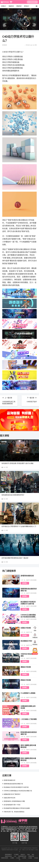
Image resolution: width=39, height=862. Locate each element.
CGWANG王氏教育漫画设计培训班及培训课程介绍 (29, 617)
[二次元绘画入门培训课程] (11, 723)
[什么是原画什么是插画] (11, 697)
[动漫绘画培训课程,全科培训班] (11, 710)
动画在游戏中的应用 (9, 797)
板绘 (33, 854)
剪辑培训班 (31, 856)
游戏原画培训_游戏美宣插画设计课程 (14, 801)
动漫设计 (3, 6)
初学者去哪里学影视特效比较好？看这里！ (15, 558)
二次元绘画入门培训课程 (29, 719)
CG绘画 (36, 858)
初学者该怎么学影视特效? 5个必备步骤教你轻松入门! (19, 526)
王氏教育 (16, 854)
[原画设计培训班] (11, 684)
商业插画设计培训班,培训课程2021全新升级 (16, 787)
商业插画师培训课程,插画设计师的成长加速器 (17, 808)
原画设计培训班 (26, 680)
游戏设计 (26, 6)
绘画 (28, 854)
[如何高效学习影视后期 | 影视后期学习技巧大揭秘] (19, 450)
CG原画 (24, 858)
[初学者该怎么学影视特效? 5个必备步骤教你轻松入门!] (19, 513)
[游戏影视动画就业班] (11, 580)
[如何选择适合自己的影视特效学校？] (19, 482)
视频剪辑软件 (8, 854)
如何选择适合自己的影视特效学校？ (13, 495)
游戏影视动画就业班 (27, 576)
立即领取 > (25, 583)
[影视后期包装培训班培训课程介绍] (11, 736)
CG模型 (12, 858)
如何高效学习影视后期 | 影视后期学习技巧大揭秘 (17, 463)
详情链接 (2, 9)
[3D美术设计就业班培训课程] (11, 658)
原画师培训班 (8, 856)
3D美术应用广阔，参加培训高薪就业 (14, 811)
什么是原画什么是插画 (28, 693)
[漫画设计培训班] (11, 671)
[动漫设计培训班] (11, 632)
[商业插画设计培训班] (11, 645)
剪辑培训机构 (4, 858)
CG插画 (30, 858)
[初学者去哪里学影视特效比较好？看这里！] (19, 545)
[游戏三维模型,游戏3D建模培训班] (11, 749)
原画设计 (23, 854)
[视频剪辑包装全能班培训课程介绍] (11, 593)
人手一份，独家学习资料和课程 (28, 580)
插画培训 (11, 6)
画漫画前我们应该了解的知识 (12, 794)
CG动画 (18, 858)
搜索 (36, 2)
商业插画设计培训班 (27, 641)
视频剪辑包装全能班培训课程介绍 (13, 783)
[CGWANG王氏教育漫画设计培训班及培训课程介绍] (11, 619)
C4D (15, 856)
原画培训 (18, 6)
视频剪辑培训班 (22, 856)
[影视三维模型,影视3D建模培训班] (11, 762)
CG (19, 859)
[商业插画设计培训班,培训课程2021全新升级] (11, 606)
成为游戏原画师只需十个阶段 (12, 804)
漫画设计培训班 (26, 667)
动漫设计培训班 (26, 628)
